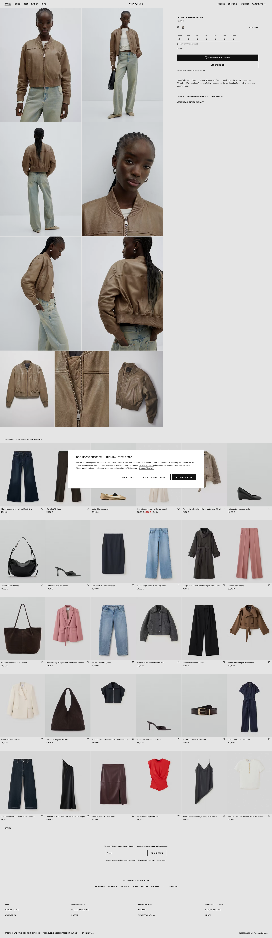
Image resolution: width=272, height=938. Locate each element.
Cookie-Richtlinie (146, 468)
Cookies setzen (129, 477)
